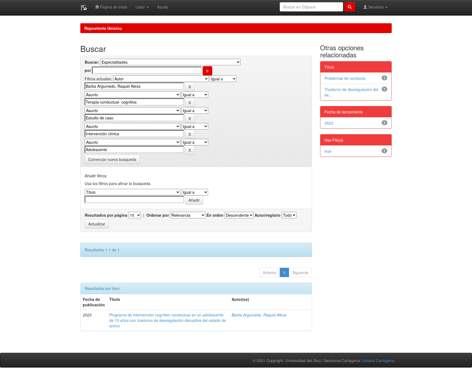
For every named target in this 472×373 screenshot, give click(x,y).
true (327, 151)
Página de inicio (113, 7)
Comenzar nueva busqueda (112, 159)
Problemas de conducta (344, 78)
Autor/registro (268, 215)
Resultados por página (106, 215)
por (88, 70)
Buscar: (92, 62)
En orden (214, 215)
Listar (140, 7)
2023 (328, 123)
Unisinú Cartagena (378, 360)
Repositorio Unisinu (103, 28)
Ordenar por (157, 215)
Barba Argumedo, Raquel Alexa (259, 315)
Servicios (376, 7)
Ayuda (162, 7)
